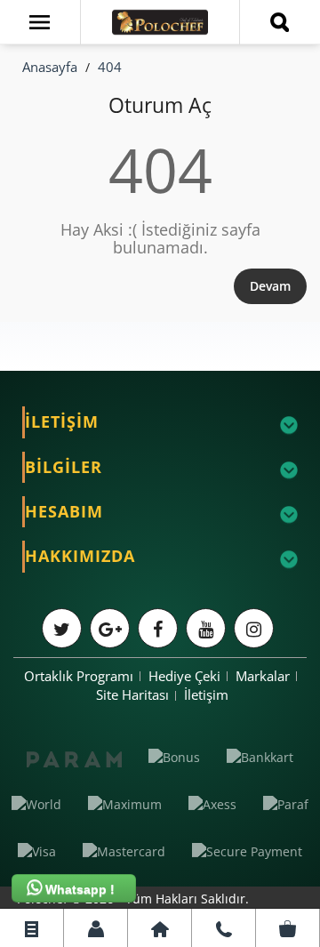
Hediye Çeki (184, 676)
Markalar (263, 676)
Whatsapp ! (78, 889)
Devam (270, 285)
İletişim (206, 694)
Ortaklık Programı (78, 676)
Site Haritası (132, 694)
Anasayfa (49, 67)
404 (110, 67)
